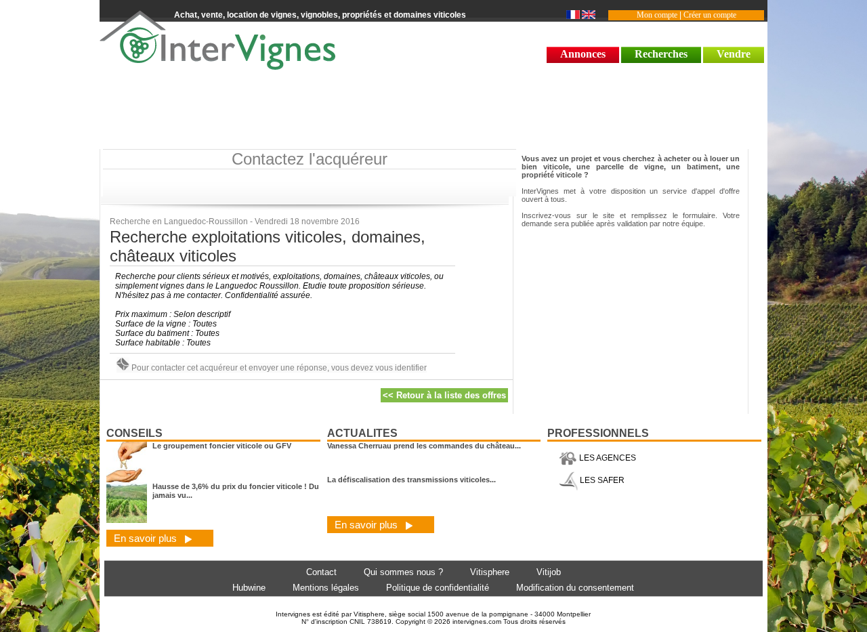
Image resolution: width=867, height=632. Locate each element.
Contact (321, 572)
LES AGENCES (606, 458)
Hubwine (249, 588)
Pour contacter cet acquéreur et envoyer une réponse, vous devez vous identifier (278, 368)
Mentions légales (326, 588)
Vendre (733, 54)
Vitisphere (489, 572)
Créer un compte (709, 15)
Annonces (583, 54)
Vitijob (548, 572)
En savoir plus (146, 538)
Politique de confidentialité (437, 588)
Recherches (661, 54)
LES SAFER (601, 480)
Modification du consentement (575, 588)
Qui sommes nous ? (403, 572)
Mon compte (657, 15)
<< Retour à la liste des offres (444, 395)
